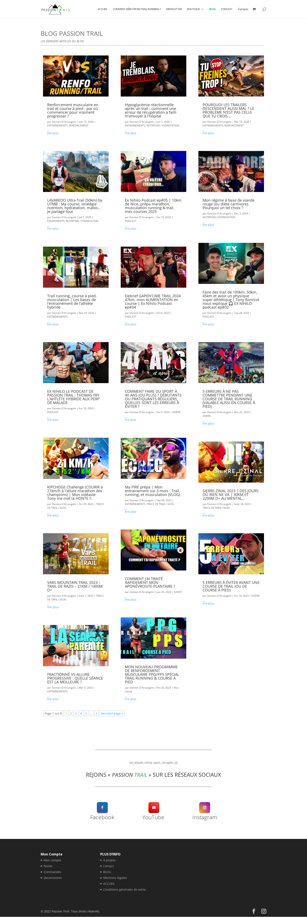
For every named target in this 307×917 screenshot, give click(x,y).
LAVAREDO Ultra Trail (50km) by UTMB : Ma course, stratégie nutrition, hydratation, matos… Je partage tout (74, 206)
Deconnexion (53, 878)
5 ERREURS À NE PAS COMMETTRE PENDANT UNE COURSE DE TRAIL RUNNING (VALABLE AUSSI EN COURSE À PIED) (229, 399)
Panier (48, 866)
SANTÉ (178, 592)
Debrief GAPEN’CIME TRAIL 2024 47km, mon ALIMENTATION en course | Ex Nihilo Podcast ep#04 (153, 301)
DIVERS (176, 412)
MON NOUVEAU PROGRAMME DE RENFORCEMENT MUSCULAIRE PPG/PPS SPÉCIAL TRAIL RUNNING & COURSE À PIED (152, 674)
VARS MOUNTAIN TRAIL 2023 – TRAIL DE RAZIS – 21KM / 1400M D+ (75, 586)
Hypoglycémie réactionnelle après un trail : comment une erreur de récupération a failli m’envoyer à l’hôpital (150, 110)
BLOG (212, 9)
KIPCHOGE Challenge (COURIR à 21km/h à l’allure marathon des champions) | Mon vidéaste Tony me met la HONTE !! (75, 492)
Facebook (102, 817)
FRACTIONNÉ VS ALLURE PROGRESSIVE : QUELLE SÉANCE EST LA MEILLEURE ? (75, 678)
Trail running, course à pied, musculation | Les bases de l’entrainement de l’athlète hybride (72, 301)
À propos (243, 9)
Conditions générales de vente (124, 889)
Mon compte (52, 860)
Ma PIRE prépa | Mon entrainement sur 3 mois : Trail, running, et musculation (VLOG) (152, 490)
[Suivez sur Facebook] (102, 807)
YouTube (153, 817)
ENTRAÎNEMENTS (57, 125)
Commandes (52, 872)
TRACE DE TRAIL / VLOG (160, 504)
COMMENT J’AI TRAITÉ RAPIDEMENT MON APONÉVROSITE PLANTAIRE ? (150, 582)
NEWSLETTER (174, 9)
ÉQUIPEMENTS (56, 221)
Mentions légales (115, 878)
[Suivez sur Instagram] (204, 807)
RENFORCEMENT (79, 125)
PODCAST (226, 9)
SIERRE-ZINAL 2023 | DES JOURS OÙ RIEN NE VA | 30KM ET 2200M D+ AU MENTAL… (231, 494)
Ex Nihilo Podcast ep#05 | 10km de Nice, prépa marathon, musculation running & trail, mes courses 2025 (153, 206)
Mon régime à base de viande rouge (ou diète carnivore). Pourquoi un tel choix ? (229, 204)
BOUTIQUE (193, 9)
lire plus (53, 133)
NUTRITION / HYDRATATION (82, 221)
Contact (108, 866)
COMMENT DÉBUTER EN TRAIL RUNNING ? (137, 9)
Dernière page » (112, 713)
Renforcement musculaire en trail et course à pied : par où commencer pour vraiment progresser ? (72, 110)
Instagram (204, 817)
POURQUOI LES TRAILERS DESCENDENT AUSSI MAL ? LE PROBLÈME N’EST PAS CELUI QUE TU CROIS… (228, 110)
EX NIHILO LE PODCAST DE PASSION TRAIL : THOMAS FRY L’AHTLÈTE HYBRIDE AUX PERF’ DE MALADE (73, 397)
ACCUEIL (102, 9)
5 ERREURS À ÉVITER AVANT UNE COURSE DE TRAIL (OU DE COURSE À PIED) (231, 586)
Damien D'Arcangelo (64, 122)
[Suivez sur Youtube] (153, 807)
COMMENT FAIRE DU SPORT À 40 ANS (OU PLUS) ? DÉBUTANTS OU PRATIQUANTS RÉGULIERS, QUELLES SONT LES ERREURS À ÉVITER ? (153, 399)
